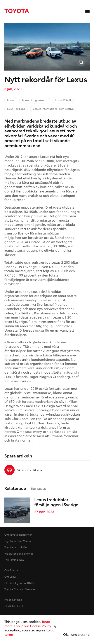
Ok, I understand (76, 634)
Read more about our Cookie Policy (27, 623)
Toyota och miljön (15, 547)
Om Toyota (11, 570)
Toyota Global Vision (17, 541)
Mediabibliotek (14, 606)
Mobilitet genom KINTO (19, 583)
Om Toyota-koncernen (18, 534)
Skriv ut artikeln (29, 470)
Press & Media (13, 599)
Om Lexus (10, 576)
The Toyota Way (14, 559)
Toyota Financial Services (19, 589)
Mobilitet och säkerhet (18, 553)
